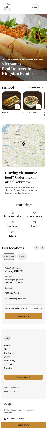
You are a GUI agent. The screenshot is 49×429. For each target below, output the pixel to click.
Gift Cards (9, 364)
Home (7, 345)
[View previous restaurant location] (36, 247)
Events (7, 357)
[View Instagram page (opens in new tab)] (9, 404)
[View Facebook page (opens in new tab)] (5, 404)
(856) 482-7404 (12, 293)
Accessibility (9, 391)
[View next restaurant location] (42, 247)
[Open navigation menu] (41, 7)
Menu (34, 7)
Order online (23, 316)
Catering (8, 368)
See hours (38, 309)
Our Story (8, 353)
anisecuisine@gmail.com (16, 299)
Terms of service (11, 387)
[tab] (9, 256)
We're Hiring (9, 360)
